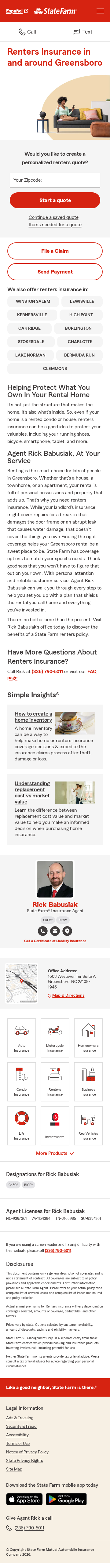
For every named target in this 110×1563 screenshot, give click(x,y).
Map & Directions (68, 995)
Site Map (14, 1469)
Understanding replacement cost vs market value (32, 792)
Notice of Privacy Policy (27, 1452)
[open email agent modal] (55, 931)
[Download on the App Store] (24, 1499)
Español (14, 11)
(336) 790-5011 (47, 671)
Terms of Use (18, 1444)
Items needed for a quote (55, 224)
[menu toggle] (100, 11)
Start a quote (55, 200)
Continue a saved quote (54, 217)
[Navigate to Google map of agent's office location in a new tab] (67, 931)
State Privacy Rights (24, 1461)
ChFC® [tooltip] (48, 920)
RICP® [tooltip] (63, 920)
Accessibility (17, 1435)
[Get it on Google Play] (66, 1499)
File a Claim (55, 251)
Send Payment (55, 271)
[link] (55, 10)
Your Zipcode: (27, 180)
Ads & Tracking (19, 1418)
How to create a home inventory (33, 717)
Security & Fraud (21, 1426)
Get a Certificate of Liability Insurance (55, 941)
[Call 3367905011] (43, 931)
